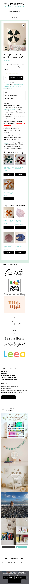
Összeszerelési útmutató (9, 379)
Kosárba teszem (16, 77)
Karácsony (6, 84)
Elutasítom (20, 577)
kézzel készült (20, 86)
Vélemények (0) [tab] (9, 98)
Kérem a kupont (8, 397)
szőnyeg (10, 88)
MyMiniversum (14, 3)
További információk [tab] (11, 95)
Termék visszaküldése (8, 377)
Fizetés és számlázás (8, 375)
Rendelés (4, 371)
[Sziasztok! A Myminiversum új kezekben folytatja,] (14, 479)
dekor (22, 84)
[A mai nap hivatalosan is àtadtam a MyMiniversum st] (14, 505)
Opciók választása (20, 227)
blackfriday (17, 84)
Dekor (21, 82)
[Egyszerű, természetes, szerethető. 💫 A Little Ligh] (14, 452)
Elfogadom (8, 577)
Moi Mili (5, 88)
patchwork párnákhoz (10, 109)
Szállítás (4, 373)
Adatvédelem (14, 581)
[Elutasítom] (27, 577)
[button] (23, 25)
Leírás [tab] (6, 92)
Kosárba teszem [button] (8, 175)
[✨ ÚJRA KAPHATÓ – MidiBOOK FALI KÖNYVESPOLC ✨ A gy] (14, 426)
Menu (15, 17)
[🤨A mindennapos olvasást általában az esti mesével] (14, 531)
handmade (6, 86)
